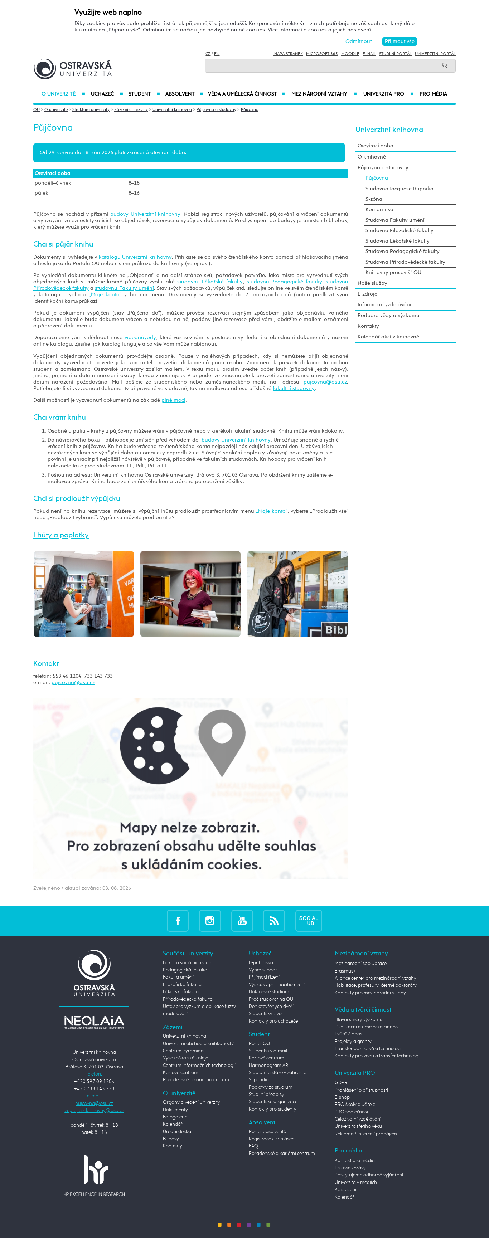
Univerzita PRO (388, 94)
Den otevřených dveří (271, 1006)
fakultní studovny (294, 388)
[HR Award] (94, 1175)
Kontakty (368, 326)
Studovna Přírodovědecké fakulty (405, 262)
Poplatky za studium (270, 1087)
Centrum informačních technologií (199, 1065)
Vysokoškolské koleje (185, 1058)
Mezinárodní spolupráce (361, 963)
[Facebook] (178, 920)
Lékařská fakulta (181, 991)
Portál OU (259, 1043)
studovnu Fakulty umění (124, 288)
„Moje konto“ (105, 294)
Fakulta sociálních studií (188, 962)
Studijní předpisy (266, 1094)
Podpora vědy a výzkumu (389, 315)
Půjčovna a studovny (216, 110)
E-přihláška (261, 962)
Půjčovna (249, 110)
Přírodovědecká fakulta (188, 999)
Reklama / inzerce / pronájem (366, 1133)
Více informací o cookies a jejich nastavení (319, 30)
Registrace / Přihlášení (272, 1138)
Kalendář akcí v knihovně (388, 337)
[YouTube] (242, 920)
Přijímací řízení (264, 977)
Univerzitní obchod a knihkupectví (198, 1043)
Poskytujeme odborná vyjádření (369, 1175)
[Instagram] (210, 920)
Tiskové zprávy (350, 1167)
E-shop (342, 1097)
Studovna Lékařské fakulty (397, 241)
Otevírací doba (375, 145)
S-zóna (373, 199)
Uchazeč (107, 94)
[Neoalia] (94, 1022)
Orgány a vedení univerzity (191, 1102)
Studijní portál (395, 54)
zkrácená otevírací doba (156, 152)
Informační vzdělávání (384, 304)
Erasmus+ (345, 971)
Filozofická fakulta (182, 984)
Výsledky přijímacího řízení (277, 984)
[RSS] (274, 920)
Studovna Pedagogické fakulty (402, 251)
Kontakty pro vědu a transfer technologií (378, 1055)
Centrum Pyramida (183, 1050)
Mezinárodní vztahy (324, 94)
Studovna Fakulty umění (395, 220)
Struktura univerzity (91, 110)
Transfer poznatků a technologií (369, 1048)
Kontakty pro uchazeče (273, 1021)
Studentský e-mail (268, 1050)
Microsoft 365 (322, 54)
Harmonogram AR (268, 1065)
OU (36, 110)
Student (144, 94)
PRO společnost (351, 1112)
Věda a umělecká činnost (246, 94)
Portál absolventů (267, 1131)
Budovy (171, 1138)
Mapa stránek (288, 54)
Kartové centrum (180, 1072)
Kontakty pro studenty (272, 1109)
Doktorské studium (269, 991)
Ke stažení (345, 1189)
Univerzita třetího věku (358, 1126)
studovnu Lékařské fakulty (210, 281)
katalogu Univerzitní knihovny (135, 257)
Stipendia (259, 1079)
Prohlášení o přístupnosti (361, 1090)
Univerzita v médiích (356, 1182)
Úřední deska (177, 1131)
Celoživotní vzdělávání (358, 1119)
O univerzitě (63, 94)
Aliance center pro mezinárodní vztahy (375, 978)
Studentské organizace (273, 1101)
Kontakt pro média (355, 1160)
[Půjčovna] (84, 593)
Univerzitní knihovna (172, 110)
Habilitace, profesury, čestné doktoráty (376, 985)
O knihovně (372, 157)
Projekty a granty (353, 1041)
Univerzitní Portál (435, 54)
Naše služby (372, 283)
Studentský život (266, 1013)
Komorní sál (380, 209)
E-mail (369, 54)
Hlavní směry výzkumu (359, 1019)
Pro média (433, 94)
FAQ (253, 1146)
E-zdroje (367, 294)
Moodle (350, 54)
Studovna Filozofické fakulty (399, 230)
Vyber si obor (263, 970)
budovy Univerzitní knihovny (145, 214)
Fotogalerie (175, 1117)
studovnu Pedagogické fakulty (284, 281)
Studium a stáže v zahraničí (278, 1072)
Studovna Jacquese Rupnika (399, 188)
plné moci (173, 400)
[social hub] (308, 920)
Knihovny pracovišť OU (393, 272)
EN (216, 54)
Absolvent (184, 94)
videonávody (140, 337)
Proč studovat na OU (271, 999)
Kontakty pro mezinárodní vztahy (370, 992)
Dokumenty (175, 1109)
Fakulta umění (178, 977)
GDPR (341, 1082)
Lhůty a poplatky (61, 535)
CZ (207, 54)
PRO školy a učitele (355, 1104)
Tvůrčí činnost (349, 1034)
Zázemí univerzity (131, 110)
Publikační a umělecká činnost (367, 1026)
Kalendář (173, 1124)
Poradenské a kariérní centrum (196, 1079)
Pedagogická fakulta (185, 970)
